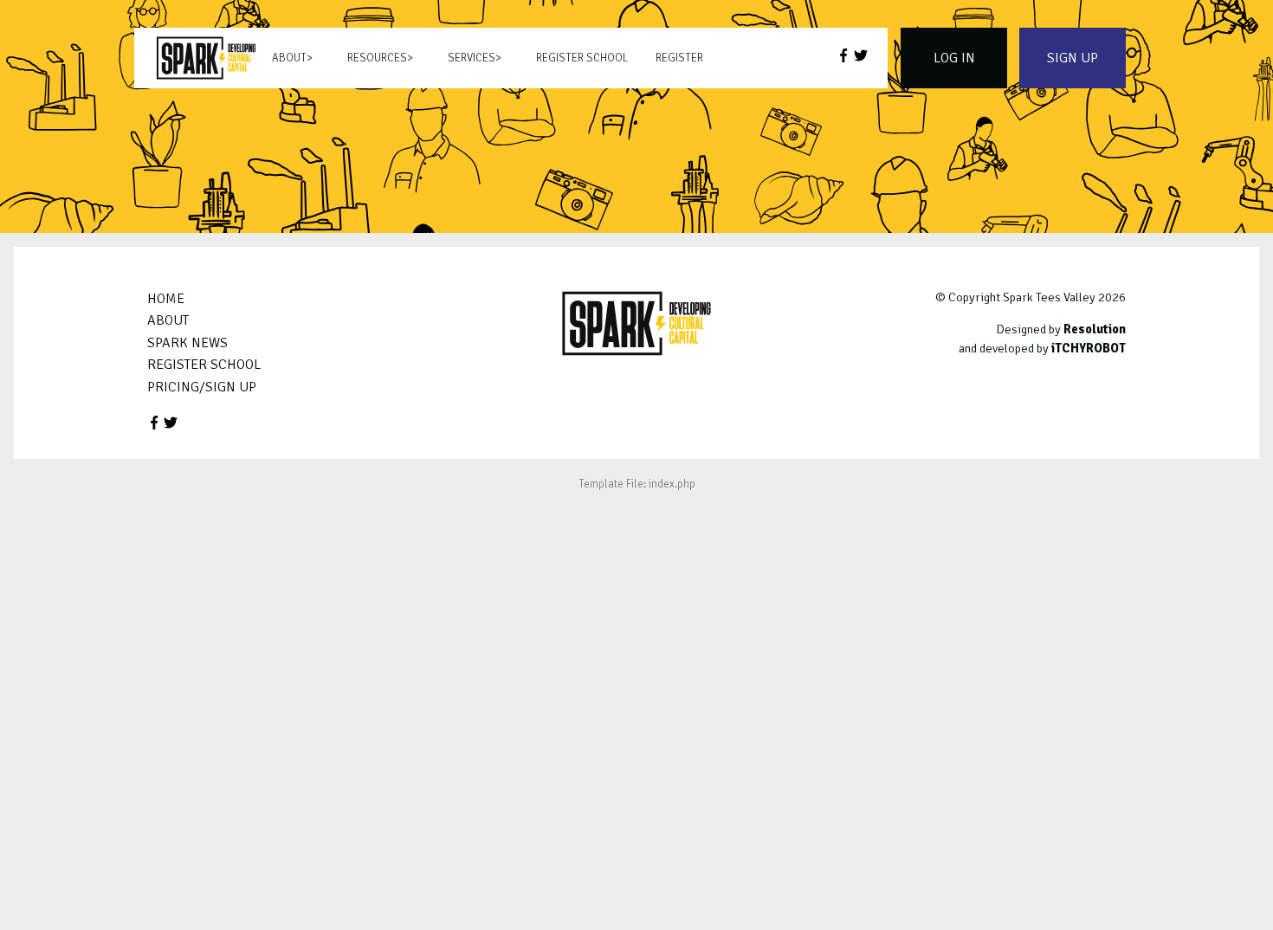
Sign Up (1072, 58)
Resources (377, 58)
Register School (582, 58)
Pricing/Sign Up (201, 387)
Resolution (1094, 329)
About (289, 58)
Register (679, 58)
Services (471, 58)
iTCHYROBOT (1088, 348)
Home (165, 298)
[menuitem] (206, 58)
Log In (954, 58)
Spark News (187, 343)
